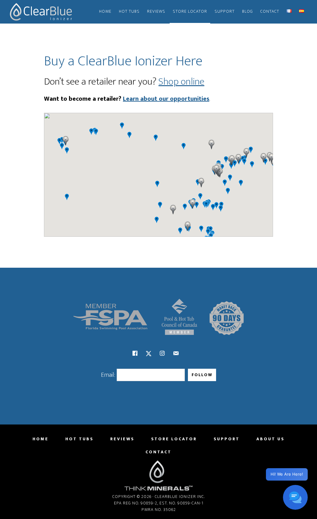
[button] (187, 226)
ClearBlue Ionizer (41, 12)
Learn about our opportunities (166, 99)
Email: (108, 375)
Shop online (181, 81)
